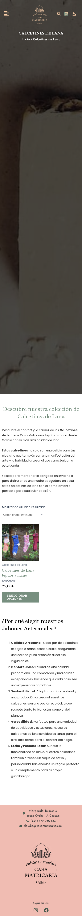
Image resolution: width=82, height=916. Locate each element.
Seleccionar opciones (16, 597)
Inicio (26, 39)
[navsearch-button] (57, 14)
